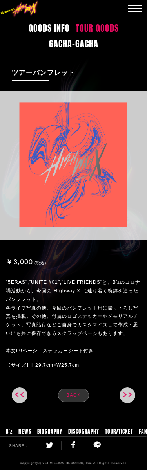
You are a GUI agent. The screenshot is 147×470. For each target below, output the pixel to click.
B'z (9, 430)
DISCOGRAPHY (83, 430)
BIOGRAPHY (49, 430)
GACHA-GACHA (73, 42)
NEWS (24, 430)
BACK (73, 395)
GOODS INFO (49, 27)
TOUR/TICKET (119, 430)
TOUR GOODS (97, 27)
